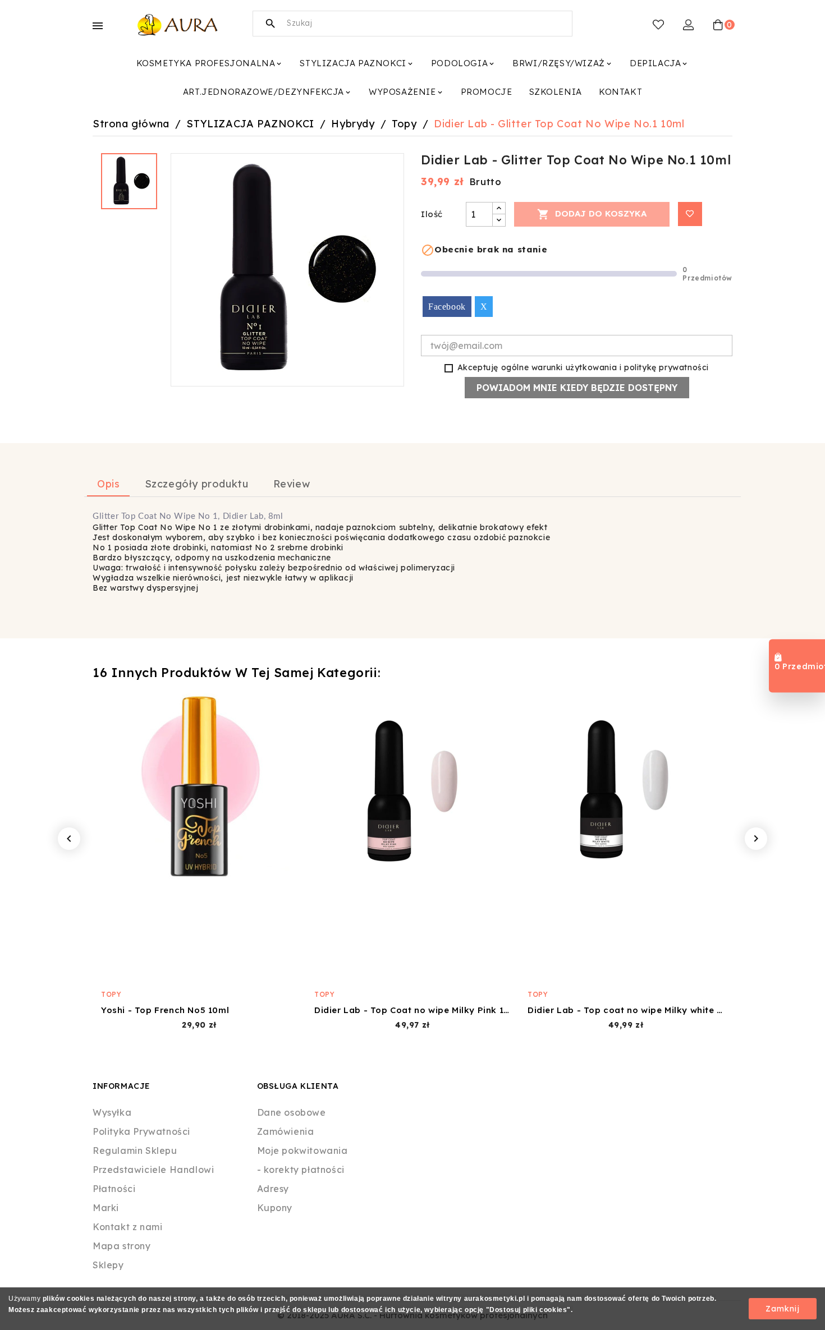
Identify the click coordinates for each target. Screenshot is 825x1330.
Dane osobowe (291, 1112)
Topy (111, 994)
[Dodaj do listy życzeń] (690, 214)
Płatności (114, 1188)
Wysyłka (112, 1112)
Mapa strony (122, 1245)
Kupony (275, 1207)
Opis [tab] (108, 483)
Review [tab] (291, 483)
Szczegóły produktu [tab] (197, 483)
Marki (106, 1207)
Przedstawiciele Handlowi (153, 1169)
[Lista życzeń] (658, 24)
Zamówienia (285, 1131)
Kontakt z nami (127, 1226)
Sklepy (108, 1265)
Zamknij (783, 1309)
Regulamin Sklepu (135, 1150)
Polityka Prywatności (141, 1131)
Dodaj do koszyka (592, 214)
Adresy (273, 1188)
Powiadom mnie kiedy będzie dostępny (576, 387)
